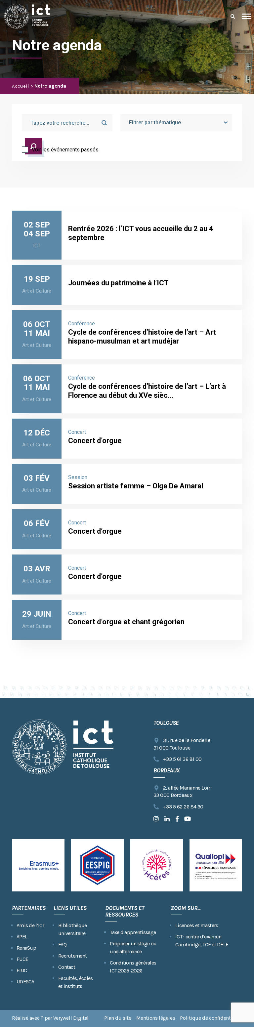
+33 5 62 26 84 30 (183, 806)
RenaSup (26, 948)
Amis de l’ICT (31, 925)
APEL (22, 936)
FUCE (22, 959)
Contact (66, 967)
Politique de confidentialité (211, 1018)
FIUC (22, 970)
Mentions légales (155, 1018)
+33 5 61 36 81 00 (182, 759)
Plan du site (117, 1018)
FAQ (62, 944)
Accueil (20, 86)
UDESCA (25, 981)
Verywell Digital (71, 1018)
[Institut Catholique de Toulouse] (27, 16)
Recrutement (72, 956)
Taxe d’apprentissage (133, 932)
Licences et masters (196, 925)
